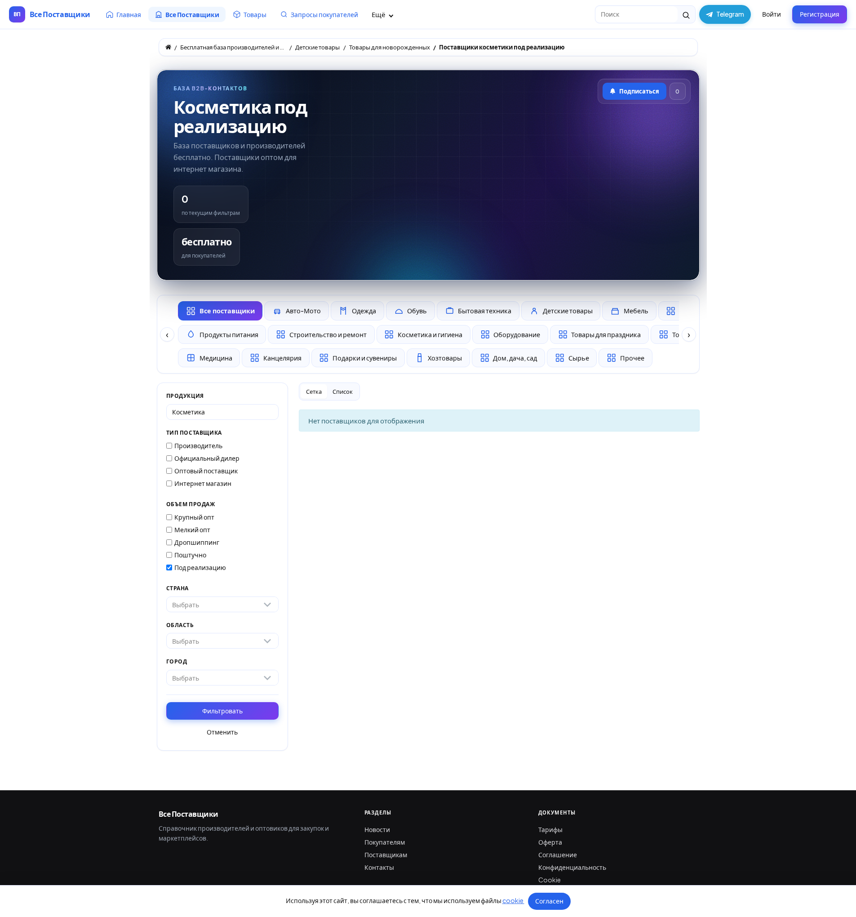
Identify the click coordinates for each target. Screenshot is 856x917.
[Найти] (686, 14)
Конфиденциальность (572, 867)
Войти (771, 14)
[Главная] (168, 47)
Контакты (379, 867)
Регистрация (819, 14)
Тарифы (550, 829)
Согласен (549, 901)
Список (343, 391)
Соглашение (557, 854)
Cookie (549, 880)
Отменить (222, 732)
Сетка (314, 391)
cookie (513, 900)
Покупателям (384, 842)
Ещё (379, 14)
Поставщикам (385, 854)
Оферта (550, 842)
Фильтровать (222, 711)
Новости (377, 829)
